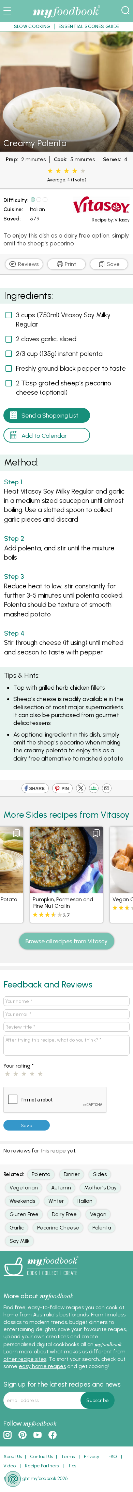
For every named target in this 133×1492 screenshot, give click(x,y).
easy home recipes (42, 1366)
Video (9, 1465)
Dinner (72, 1174)
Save (112, 264)
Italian (37, 209)
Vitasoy (122, 219)
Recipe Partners (42, 1465)
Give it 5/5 (82, 171)
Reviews (28, 264)
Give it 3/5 (66, 171)
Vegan (98, 1214)
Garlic (17, 1227)
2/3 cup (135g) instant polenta (59, 353)
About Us (12, 1456)
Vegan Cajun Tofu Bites (62, 899)
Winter (56, 1201)
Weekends (22, 1201)
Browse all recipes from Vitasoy (66, 941)
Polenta (41, 1174)
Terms (68, 1456)
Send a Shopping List (49, 415)
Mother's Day (100, 1187)
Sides (100, 1174)
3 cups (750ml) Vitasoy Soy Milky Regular (63, 319)
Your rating (18, 1065)
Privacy (91, 1456)
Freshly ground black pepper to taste (71, 368)
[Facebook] (35, 789)
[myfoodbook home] (66, 18)
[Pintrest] (62, 789)
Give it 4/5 (74, 171)
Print (69, 264)
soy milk (20, 1241)
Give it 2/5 (58, 171)
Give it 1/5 (50, 171)
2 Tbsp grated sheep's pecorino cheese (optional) (63, 387)
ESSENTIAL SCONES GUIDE (89, 26)
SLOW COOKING (32, 26)
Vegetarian (24, 1187)
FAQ (112, 1456)
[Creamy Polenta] (66, 148)
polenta (101, 1227)
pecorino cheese (58, 1227)
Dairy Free (64, 1214)
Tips (72, 1465)
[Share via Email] (106, 789)
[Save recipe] (16, 833)
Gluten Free (24, 1214)
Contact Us (41, 1456)
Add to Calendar (44, 435)
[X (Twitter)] (80, 789)
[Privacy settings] (13, 1479)
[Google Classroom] (93, 789)
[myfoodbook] (40, 1278)
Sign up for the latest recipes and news (62, 1384)
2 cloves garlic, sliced (46, 339)
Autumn (61, 1187)
